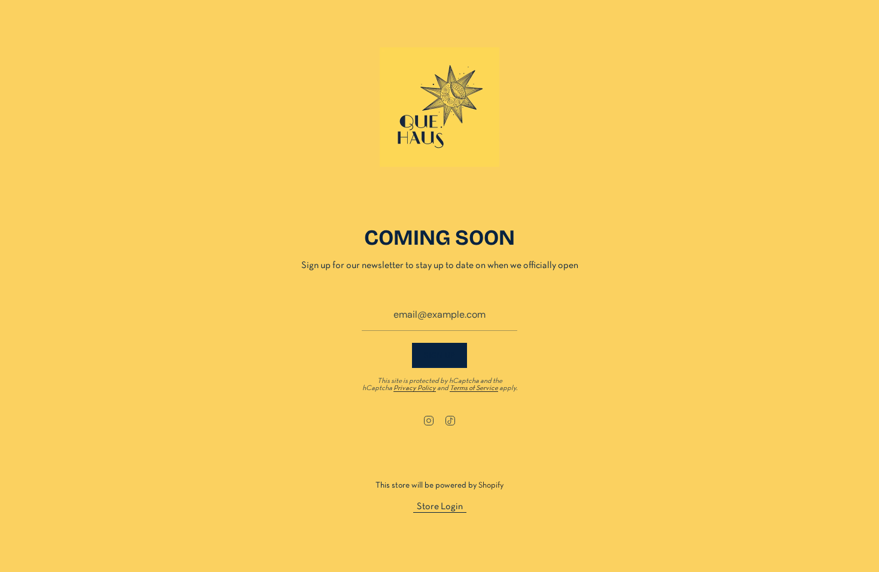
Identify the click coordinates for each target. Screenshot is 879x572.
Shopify (490, 485)
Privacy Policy (414, 388)
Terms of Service (474, 388)
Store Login (440, 507)
